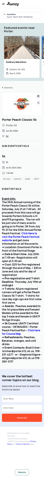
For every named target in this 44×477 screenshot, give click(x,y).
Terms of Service (22, 444)
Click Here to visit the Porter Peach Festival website (20, 237)
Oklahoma (8, 87)
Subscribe (22, 417)
